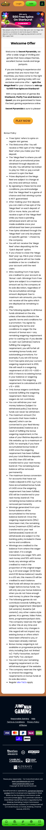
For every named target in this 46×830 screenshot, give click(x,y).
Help (33, 718)
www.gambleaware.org (21, 781)
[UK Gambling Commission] (16, 760)
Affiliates (23, 725)
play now (23, 121)
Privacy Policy (33, 722)
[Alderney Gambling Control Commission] (23, 767)
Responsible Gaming (20, 718)
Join (31, 3)
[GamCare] (12, 752)
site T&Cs (22, 682)
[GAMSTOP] (33, 752)
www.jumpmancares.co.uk (23, 784)
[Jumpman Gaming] (23, 712)
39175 (20, 798)
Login (19, 3)
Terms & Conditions (16, 722)
